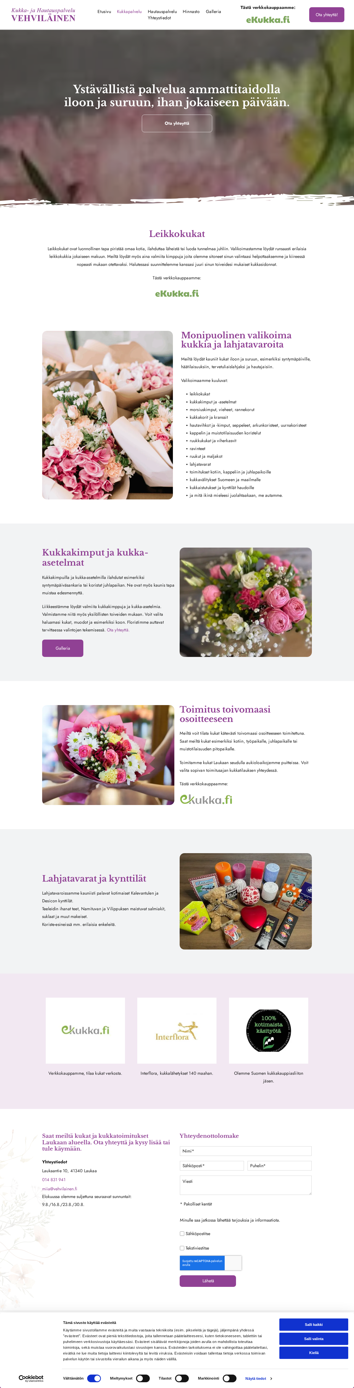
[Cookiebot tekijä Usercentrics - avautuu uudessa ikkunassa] (31, 1378)
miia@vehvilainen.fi (59, 1189)
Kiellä (314, 1353)
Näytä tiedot (255, 1378)
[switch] (143, 1378)
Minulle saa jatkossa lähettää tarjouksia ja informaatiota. (230, 1220)
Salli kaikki (314, 1325)
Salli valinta (313, 1339)
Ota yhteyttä (117, 630)
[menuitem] (105, 11)
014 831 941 (54, 1180)
